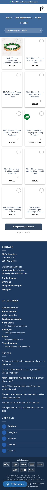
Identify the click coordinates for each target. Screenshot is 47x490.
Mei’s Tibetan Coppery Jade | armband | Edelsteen (12, 60)
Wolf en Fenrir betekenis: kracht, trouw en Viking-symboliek (21, 371)
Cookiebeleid (33, 478)
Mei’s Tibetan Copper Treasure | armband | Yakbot (12, 209)
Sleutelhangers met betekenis (17, 346)
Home (9, 18)
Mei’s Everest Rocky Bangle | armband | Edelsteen (35, 132)
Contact (36, 476)
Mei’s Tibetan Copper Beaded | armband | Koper (12, 94)
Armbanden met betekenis (16, 326)
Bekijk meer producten (23, 227)
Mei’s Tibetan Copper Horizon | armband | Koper (35, 60)
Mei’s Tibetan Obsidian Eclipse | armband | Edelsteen (35, 209)
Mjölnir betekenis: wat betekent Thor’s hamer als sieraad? (22, 379)
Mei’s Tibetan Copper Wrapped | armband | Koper (35, 171)
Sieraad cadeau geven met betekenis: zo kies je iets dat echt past (23, 396)
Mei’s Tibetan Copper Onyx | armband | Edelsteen (35, 94)
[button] (5, 8)
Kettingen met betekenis (15, 333)
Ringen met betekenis (14, 339)
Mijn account (13, 476)
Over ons (25, 476)
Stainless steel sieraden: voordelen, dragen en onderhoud (23, 363)
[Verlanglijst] (34, 9)
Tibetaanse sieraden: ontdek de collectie (20, 403)
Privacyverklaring (16, 478)
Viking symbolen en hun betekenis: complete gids (22, 409)
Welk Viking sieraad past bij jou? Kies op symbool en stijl (21, 388)
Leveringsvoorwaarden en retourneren (24, 480)
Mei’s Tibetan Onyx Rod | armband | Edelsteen (12, 171)
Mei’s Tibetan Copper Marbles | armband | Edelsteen (12, 132)
